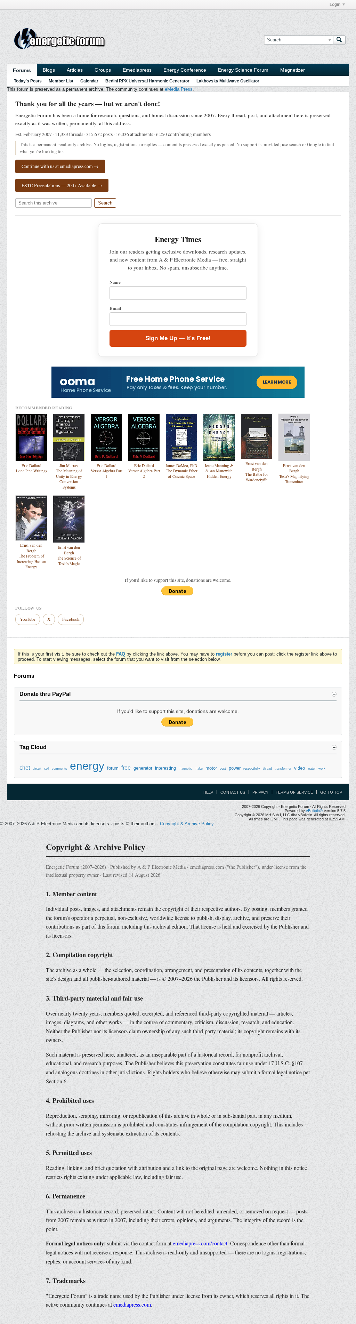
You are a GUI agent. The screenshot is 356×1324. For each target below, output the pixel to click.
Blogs (49, 70)
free (126, 768)
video (299, 768)
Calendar (89, 81)
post (223, 768)
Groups (103, 70)
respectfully (251, 768)
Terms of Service (294, 792)
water (312, 768)
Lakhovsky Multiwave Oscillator (227, 81)
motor (211, 768)
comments (59, 768)
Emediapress (137, 70)
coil (46, 768)
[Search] (339, 40)
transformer (283, 768)
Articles (75, 70)
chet (24, 768)
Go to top (331, 792)
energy (87, 766)
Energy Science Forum (243, 70)
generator (143, 768)
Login (335, 4)
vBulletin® (314, 811)
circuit (37, 768)
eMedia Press (179, 89)
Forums (22, 70)
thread (267, 768)
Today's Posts (28, 81)
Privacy (260, 792)
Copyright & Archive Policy (187, 823)
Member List (61, 81)
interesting (165, 768)
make (199, 768)
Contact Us (232, 792)
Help (208, 792)
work (321, 768)
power (235, 768)
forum (113, 768)
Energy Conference (184, 70)
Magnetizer (292, 70)
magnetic (185, 768)
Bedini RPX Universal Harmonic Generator (147, 81)
